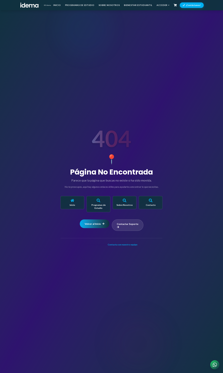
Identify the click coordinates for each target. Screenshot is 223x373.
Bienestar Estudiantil (138, 5)
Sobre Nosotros (109, 5)
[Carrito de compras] (175, 5)
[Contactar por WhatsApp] (214, 364)
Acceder (162, 5)
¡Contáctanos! (193, 5)
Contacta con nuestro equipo (122, 244)
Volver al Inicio (93, 223)
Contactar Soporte (127, 223)
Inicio (57, 5)
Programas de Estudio (79, 5)
